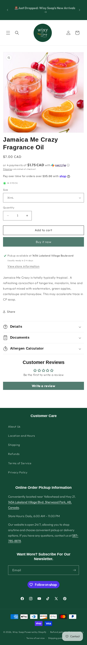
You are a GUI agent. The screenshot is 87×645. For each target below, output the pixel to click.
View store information (23, 266)
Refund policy (57, 632)
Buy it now (43, 242)
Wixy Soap (18, 631)
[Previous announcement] (7, 9)
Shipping (7, 169)
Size (5, 189)
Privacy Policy (17, 472)
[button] (8, 32)
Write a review (43, 386)
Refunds (13, 454)
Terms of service (35, 638)
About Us (14, 426)
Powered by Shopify (35, 631)
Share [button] (11, 311)
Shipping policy (56, 638)
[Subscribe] (74, 570)
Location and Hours (21, 435)
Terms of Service (20, 463)
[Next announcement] (79, 9)
